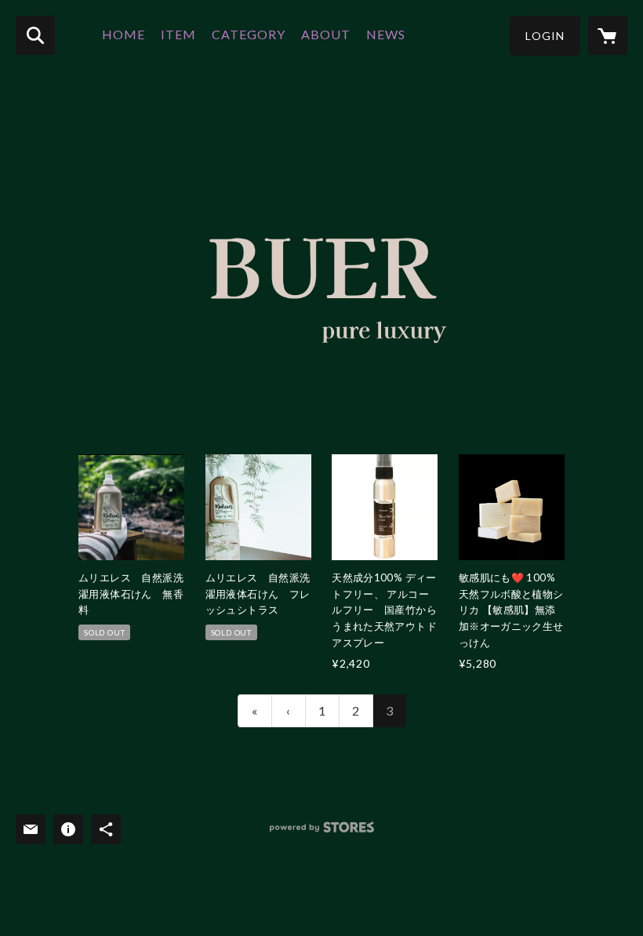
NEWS (385, 34)
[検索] (35, 35)
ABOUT (326, 34)
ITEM (178, 34)
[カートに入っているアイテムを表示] (607, 35)
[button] (545, 36)
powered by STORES (322, 832)
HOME (123, 34)
